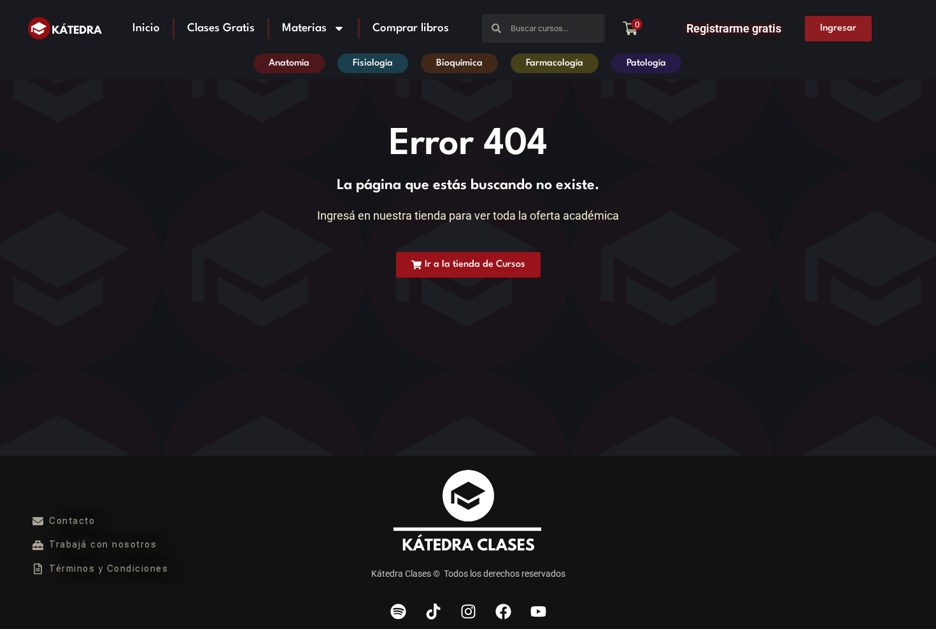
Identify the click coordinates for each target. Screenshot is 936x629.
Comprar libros (410, 28)
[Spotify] (398, 612)
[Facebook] (503, 612)
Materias (304, 28)
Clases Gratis (221, 28)
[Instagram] (468, 612)
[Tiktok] (433, 612)
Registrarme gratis (733, 28)
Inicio (146, 28)
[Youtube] (538, 612)
